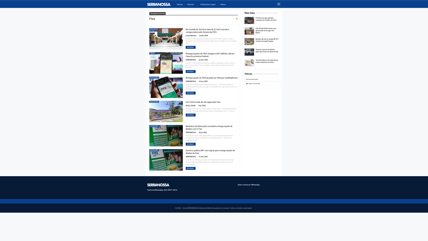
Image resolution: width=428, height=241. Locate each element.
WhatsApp (256, 185)
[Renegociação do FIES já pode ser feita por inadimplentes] (166, 87)
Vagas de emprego (254, 83)
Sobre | (241, 185)
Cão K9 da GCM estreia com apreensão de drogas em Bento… (266, 31)
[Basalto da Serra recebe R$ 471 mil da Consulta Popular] (249, 41)
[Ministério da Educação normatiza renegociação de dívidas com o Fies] (166, 135)
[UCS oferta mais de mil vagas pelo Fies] (166, 111)
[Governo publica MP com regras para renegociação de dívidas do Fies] (166, 160)
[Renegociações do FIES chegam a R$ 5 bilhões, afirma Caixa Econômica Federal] (166, 63)
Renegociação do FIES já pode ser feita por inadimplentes (212, 78)
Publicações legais (207, 4)
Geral (152, 53)
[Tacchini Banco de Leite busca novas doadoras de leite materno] (249, 62)
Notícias (190, 4)
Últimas (180, 4)
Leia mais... (190, 47)
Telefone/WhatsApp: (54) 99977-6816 (162, 190)
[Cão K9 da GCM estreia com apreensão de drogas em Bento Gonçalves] (249, 31)
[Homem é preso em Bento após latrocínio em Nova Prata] (249, 52)
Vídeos (223, 4)
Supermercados (253, 79)
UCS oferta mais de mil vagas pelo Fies (203, 102)
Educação (154, 29)
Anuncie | (248, 185)
